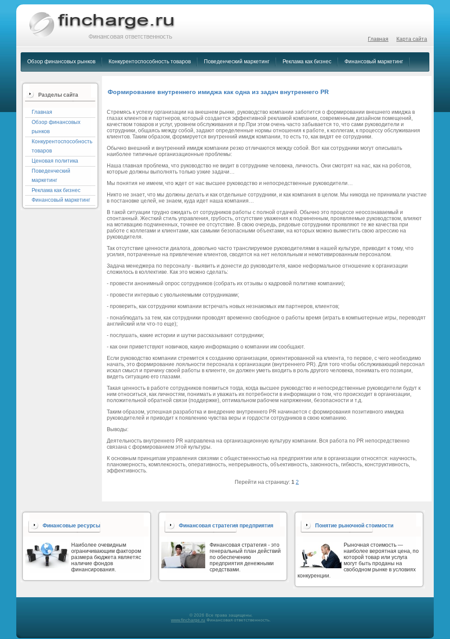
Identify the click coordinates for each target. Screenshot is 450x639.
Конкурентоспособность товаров (150, 61)
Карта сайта (411, 39)
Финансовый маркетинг (374, 61)
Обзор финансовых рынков (61, 61)
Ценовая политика (55, 161)
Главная (378, 39)
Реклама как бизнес (307, 61)
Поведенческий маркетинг (236, 61)
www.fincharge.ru (188, 619)
